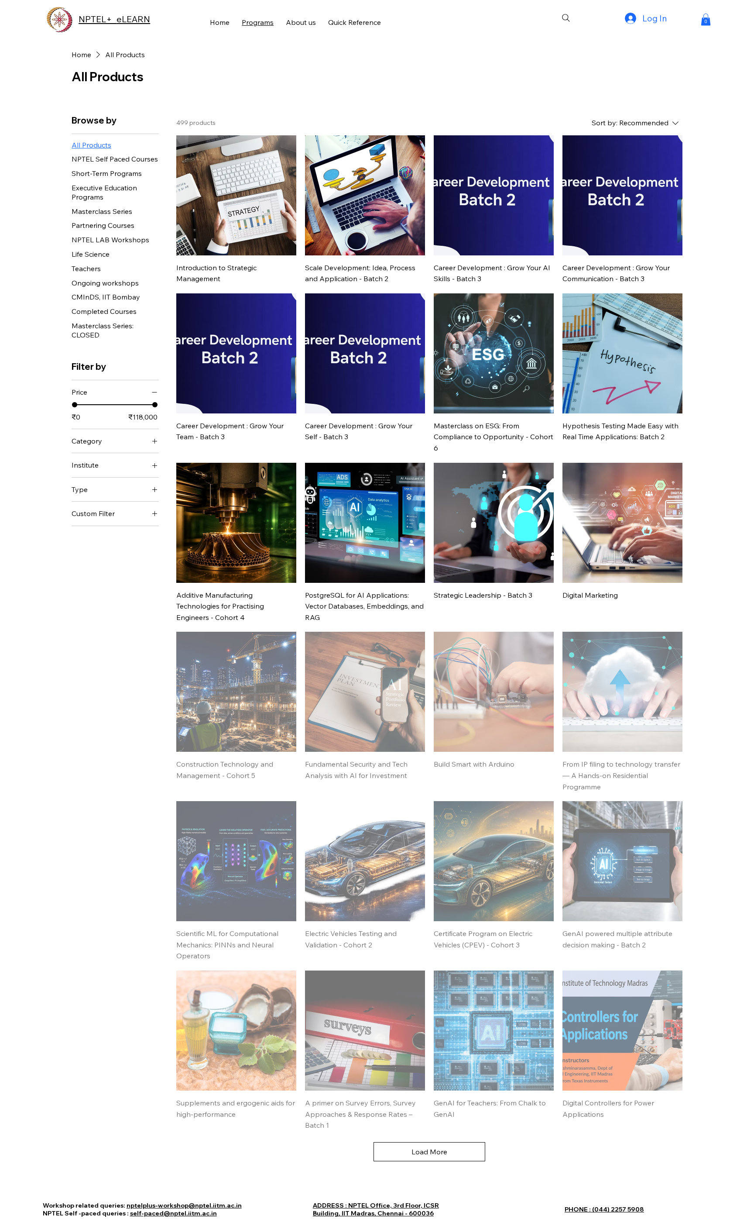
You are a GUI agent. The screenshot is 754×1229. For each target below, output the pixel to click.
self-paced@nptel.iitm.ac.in (173, 1213)
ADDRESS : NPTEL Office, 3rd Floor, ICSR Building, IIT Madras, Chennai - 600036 (376, 1209)
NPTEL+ (98, 19)
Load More (429, 1151)
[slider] (74, 404)
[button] (706, 19)
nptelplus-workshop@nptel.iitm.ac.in (184, 1205)
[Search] (566, 18)
